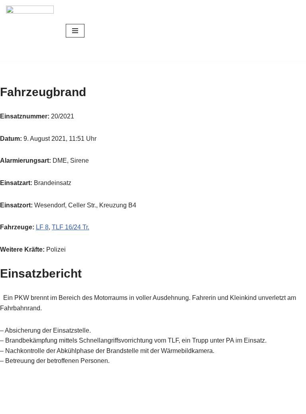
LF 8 (42, 227)
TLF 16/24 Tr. (70, 227)
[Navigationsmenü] (75, 30)
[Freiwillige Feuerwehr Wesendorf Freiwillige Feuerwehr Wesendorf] (30, 30)
